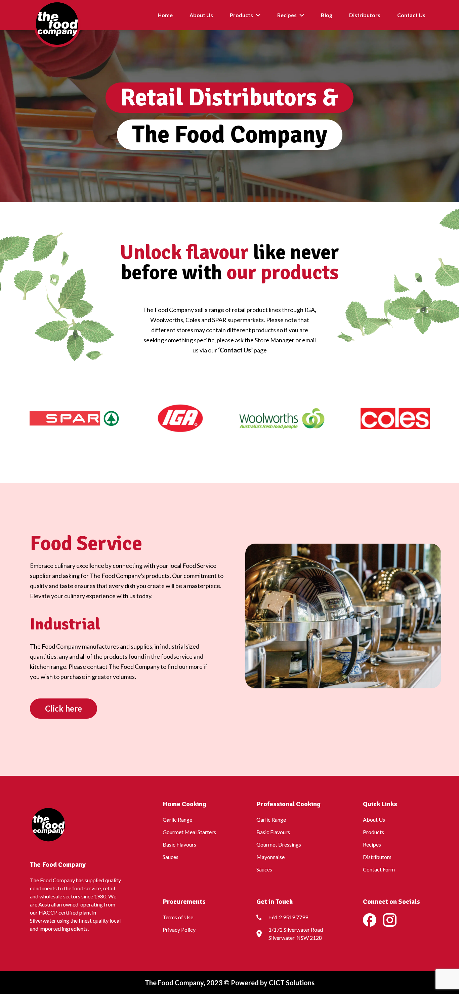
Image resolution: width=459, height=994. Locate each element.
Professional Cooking (288, 804)
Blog (326, 15)
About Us (201, 15)
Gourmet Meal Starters (189, 832)
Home (165, 15)
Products (241, 15)
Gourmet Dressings (278, 844)
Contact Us (411, 15)
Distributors (364, 15)
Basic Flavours (179, 844)
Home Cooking (184, 804)
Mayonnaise (270, 857)
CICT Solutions (291, 983)
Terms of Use (178, 917)
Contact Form (379, 869)
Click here (63, 708)
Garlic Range (177, 819)
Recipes (287, 15)
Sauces (170, 857)
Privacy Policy (179, 929)
